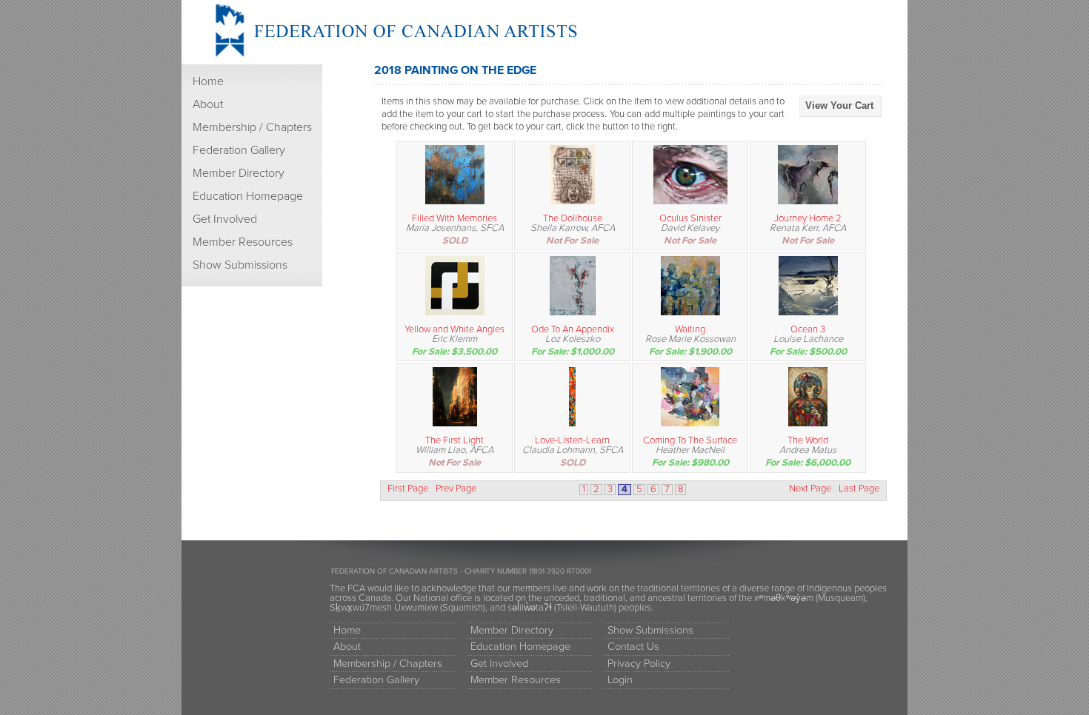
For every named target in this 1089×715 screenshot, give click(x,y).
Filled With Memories (454, 218)
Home (208, 81)
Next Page (810, 489)
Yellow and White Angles (454, 329)
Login (620, 680)
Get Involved (225, 219)
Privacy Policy (638, 663)
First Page (407, 489)
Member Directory (238, 173)
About (208, 104)
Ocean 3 (807, 329)
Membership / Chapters (252, 127)
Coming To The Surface (690, 440)
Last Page (859, 489)
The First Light (454, 440)
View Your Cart (839, 105)
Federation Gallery (239, 150)
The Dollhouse (572, 218)
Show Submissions (240, 265)
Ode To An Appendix (572, 329)
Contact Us (633, 646)
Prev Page (456, 489)
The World (807, 440)
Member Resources (243, 242)
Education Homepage (248, 196)
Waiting (690, 329)
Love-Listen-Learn (572, 440)
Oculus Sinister (690, 218)
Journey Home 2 (808, 218)
